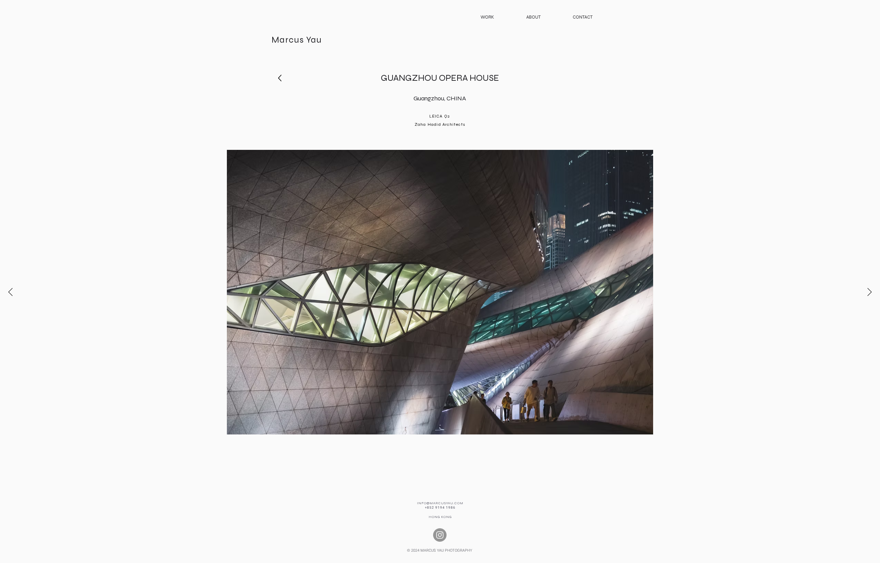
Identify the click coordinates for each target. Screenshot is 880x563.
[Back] (280, 78)
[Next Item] (869, 292)
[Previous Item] (10, 292)
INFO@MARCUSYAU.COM (440, 503)
